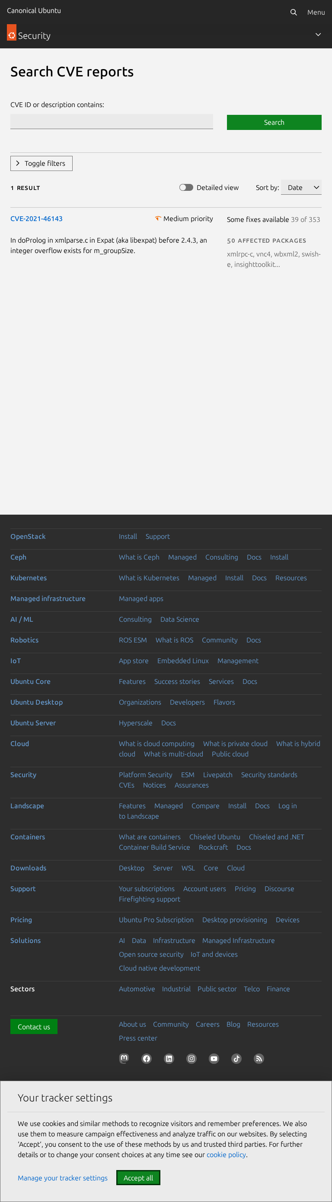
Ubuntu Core (30, 681)
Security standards (269, 774)
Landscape (27, 806)
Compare (206, 806)
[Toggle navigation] (318, 34)
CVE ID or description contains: (57, 104)
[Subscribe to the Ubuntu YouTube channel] (216, 1060)
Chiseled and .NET (276, 837)
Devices (288, 920)
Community (220, 640)
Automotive (137, 989)
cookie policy (226, 1154)
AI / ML (21, 619)
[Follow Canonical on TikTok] (238, 1060)
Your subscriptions (147, 888)
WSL (188, 868)
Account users (204, 888)
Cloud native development (159, 968)
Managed (182, 557)
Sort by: (267, 187)
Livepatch (218, 774)
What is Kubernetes (149, 578)
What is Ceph (139, 557)
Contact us (34, 1027)
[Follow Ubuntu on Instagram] (193, 1060)
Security (23, 774)
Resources (291, 578)
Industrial (176, 989)
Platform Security (145, 774)
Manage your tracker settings (63, 1178)
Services (221, 681)
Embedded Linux (183, 660)
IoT (15, 660)
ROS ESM (133, 640)
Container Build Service (154, 847)
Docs (254, 557)
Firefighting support (149, 899)
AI (122, 940)
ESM (188, 774)
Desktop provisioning (234, 920)
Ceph (18, 557)
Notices (154, 785)
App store (134, 660)
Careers (208, 1024)
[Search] (293, 12)
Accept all (138, 1178)
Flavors (224, 702)
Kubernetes (28, 578)
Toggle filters (45, 163)
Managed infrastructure (48, 598)
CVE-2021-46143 (36, 218)
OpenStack (28, 536)
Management (238, 660)
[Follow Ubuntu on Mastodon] (126, 1060)
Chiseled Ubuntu (214, 837)
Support (158, 536)
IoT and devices (214, 954)
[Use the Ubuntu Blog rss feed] (261, 1060)
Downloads (28, 868)
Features (132, 681)
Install (128, 536)
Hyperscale (136, 723)
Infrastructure (174, 940)
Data (139, 940)
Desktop (131, 868)
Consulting (221, 557)
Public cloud (230, 754)
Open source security (151, 954)
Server (163, 868)
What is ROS (174, 640)
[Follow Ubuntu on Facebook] (148, 1060)
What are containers (150, 837)
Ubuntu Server (33, 723)
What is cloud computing (157, 743)
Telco (252, 989)
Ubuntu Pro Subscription (156, 920)
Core (211, 868)
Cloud (19, 743)
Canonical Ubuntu (34, 10)
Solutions (25, 940)
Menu (316, 12)
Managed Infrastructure (238, 940)
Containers (27, 837)
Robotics (24, 640)
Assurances (192, 785)
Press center (138, 1038)
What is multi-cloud (173, 754)
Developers (187, 702)
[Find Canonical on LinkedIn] (171, 1060)
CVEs (126, 785)
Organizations (140, 702)
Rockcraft (213, 847)
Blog (233, 1024)
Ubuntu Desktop (36, 702)
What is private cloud (235, 743)
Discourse (279, 888)
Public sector (217, 989)
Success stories (177, 681)
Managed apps (141, 598)
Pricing (245, 888)
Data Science (179, 619)
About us (132, 1024)
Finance (278, 989)
